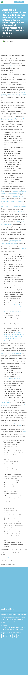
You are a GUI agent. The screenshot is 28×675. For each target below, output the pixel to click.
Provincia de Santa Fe (18, 104)
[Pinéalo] (14, 560)
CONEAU (20, 425)
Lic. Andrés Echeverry (6, 224)
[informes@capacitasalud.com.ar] (4, 630)
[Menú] (26, 2)
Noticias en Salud (7, 36)
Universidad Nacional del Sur (12, 378)
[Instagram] (18, 636)
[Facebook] (3, 636)
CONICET (5, 81)
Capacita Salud (13, 65)
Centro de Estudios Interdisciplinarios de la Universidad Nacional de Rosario (13, 94)
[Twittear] (8, 560)
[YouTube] (14, 636)
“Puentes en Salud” (5, 402)
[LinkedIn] (11, 636)
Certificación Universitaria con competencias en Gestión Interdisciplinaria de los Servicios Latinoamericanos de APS (13, 193)
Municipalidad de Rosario (6, 213)
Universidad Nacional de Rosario (8, 245)
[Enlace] (2, 2)
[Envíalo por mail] (2, 560)
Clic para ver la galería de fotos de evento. (10, 557)
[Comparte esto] (5, 560)
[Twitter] (7, 636)
